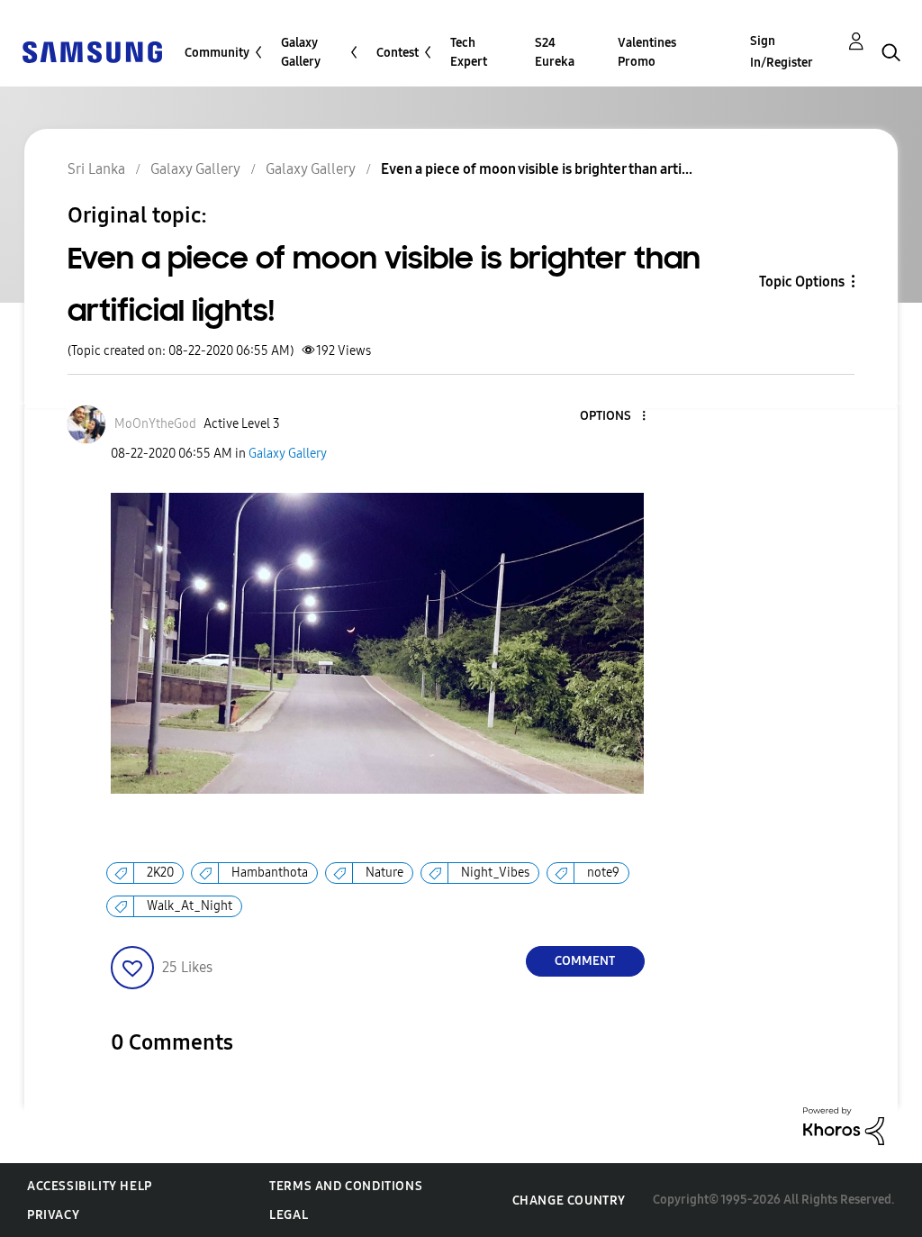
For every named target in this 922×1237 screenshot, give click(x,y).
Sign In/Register (781, 51)
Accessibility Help (89, 1186)
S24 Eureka (554, 52)
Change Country (569, 1200)
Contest (397, 52)
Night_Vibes (495, 872)
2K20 (160, 872)
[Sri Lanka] (92, 50)
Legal (288, 1215)
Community (217, 52)
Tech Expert (468, 52)
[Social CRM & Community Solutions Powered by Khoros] (843, 1124)
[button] (613, 416)
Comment (585, 961)
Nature (384, 872)
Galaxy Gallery (301, 52)
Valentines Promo (647, 52)
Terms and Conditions (345, 1186)
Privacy (53, 1215)
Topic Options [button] (802, 281)
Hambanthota (269, 872)
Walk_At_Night (189, 906)
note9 (603, 872)
